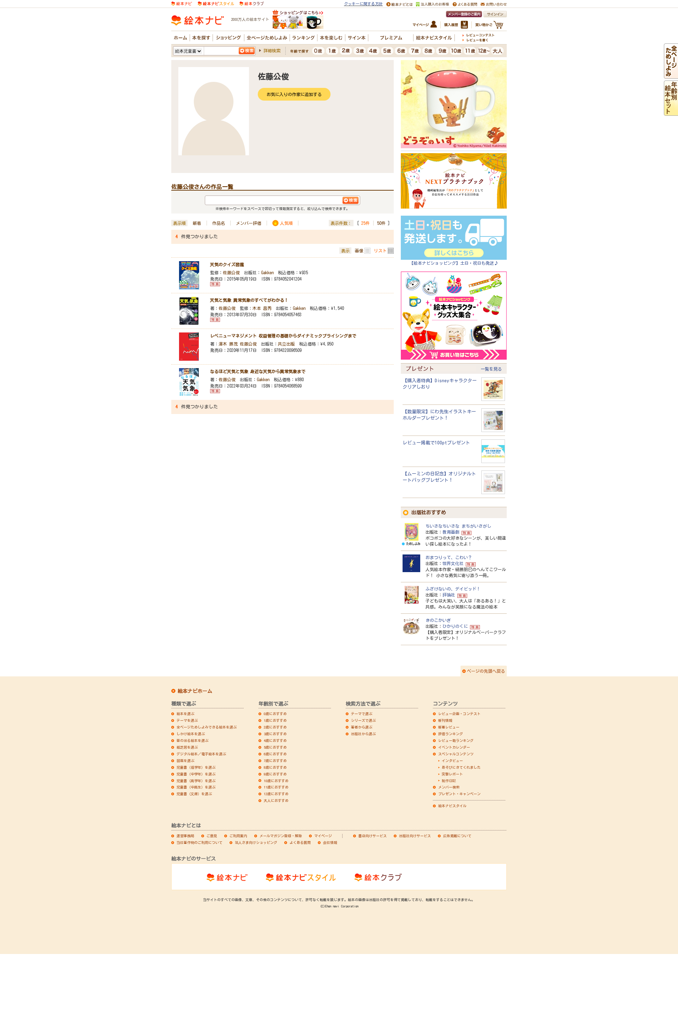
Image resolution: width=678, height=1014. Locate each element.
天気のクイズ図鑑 (227, 264)
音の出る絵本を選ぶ (192, 740)
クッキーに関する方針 (363, 4)
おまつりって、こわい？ (449, 557)
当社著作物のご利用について (199, 842)
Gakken (267, 272)
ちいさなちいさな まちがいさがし (458, 526)
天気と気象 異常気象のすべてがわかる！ (249, 300)
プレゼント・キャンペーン (459, 794)
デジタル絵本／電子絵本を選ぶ (201, 754)
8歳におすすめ (275, 767)
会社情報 (330, 842)
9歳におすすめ (275, 774)
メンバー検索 (448, 787)
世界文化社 (453, 563)
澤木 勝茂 (228, 344)
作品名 (218, 223)
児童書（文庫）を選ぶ (194, 794)
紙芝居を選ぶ (187, 747)
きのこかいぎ (438, 620)
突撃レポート (452, 774)
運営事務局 (185, 836)
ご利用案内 (238, 836)
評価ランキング (450, 734)
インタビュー (452, 760)
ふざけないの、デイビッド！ (453, 589)
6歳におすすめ (275, 754)
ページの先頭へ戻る (486, 671)
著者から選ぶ (361, 727)
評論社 (448, 595)
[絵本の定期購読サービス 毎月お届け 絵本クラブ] (251, 3)
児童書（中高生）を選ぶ (196, 787)
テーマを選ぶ (187, 720)
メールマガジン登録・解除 (281, 836)
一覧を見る (491, 369)
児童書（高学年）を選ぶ (196, 780)
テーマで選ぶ (361, 713)
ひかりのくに (455, 626)
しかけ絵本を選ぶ (191, 734)
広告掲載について (457, 836)
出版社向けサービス (415, 836)
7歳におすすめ (275, 760)
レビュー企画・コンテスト (459, 713)
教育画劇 (450, 532)
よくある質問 (300, 842)
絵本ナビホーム (195, 691)
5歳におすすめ (275, 747)
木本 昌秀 (262, 308)
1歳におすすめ (275, 720)
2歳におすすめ (275, 727)
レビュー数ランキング (456, 740)
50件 (381, 223)
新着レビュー (448, 727)
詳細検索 (271, 50)
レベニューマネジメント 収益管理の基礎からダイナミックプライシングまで (283, 336)
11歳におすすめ (276, 787)
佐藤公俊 (231, 272)
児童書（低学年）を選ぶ (196, 767)
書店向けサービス (372, 836)
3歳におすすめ (275, 734)
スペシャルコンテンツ (456, 754)
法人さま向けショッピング (256, 842)
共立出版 (286, 344)
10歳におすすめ (276, 780)
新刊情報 (445, 720)
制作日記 (449, 780)
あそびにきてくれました (461, 767)
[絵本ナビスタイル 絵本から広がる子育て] (216, 3)
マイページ (323, 836)
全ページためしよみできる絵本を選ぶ (207, 727)
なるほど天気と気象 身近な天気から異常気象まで (257, 371)
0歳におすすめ (275, 713)
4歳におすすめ (275, 740)
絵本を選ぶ (185, 713)
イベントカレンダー (454, 747)
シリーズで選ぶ (363, 720)
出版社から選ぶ (363, 734)
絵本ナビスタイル (452, 806)
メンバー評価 (248, 223)
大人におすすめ (276, 800)
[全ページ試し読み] (671, 75)
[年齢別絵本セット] (671, 112)
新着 (197, 223)
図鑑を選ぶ (185, 760)
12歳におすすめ (276, 794)
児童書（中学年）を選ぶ (196, 774)
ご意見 (212, 836)
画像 (359, 250)
